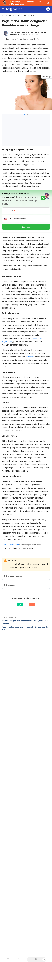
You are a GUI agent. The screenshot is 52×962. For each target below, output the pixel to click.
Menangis (30, 357)
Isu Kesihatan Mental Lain (26, 15)
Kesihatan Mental (8, 15)
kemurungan (37, 338)
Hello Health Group (10, 544)
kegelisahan (7, 341)
